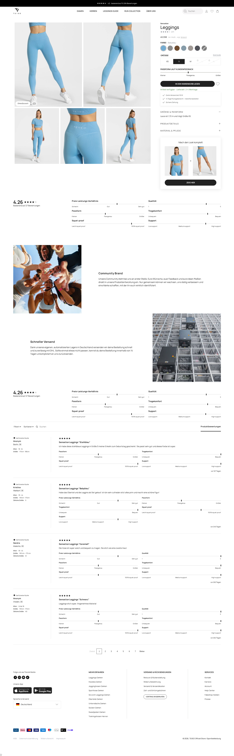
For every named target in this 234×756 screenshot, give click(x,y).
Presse (208, 699)
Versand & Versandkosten (154, 686)
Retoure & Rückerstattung (154, 677)
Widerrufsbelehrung (152, 682)
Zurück (92, 651)
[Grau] (170, 48)
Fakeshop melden (212, 695)
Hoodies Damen (95, 682)
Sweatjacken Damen (97, 712)
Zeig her (190, 182)
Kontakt (208, 677)
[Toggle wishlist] (218, 84)
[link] (217, 11)
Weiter (142, 651)
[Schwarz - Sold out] (204, 48)
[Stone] (190, 48)
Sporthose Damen (96, 690)
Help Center (210, 690)
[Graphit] (197, 48)
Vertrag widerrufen (155, 696)
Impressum (61, 738)
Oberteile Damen (96, 699)
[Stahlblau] (183, 48)
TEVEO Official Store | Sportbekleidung (205, 738)
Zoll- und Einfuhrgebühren (155, 690)
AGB (15, 738)
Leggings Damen (96, 677)
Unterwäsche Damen (97, 703)
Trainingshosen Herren (98, 716)
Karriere (208, 682)
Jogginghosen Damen (98, 686)
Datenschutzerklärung (28, 738)
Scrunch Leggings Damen (99, 695)
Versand (184, 37)
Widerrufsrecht (47, 738)
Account (208, 686)
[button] (192, 11)
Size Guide (217, 55)
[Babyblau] (163, 48)
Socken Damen (95, 707)
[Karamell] (177, 48)
